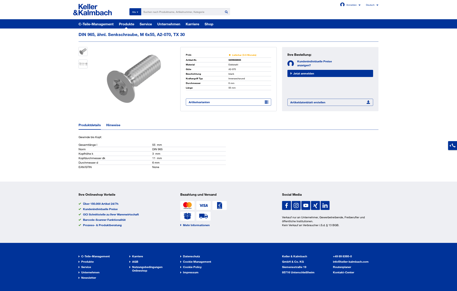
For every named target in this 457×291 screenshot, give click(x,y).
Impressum (191, 272)
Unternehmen (168, 24)
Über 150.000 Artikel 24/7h (100, 203)
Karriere (192, 24)
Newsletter (88, 277)
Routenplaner (342, 267)
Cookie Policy (192, 267)
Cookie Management (197, 261)
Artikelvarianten (199, 102)
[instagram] (296, 205)
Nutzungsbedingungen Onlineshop (147, 268)
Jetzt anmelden (303, 73)
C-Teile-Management (96, 24)
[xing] (316, 205)
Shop (209, 24)
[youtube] (306, 205)
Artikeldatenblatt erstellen (307, 102)
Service (146, 24)
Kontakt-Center (343, 272)
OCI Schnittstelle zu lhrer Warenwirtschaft (111, 214)
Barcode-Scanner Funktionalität (104, 219)
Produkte (126, 24)
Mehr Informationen (196, 225)
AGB (135, 261)
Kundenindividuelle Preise (100, 209)
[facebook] (287, 205)
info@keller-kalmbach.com (351, 261)
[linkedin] (325, 205)
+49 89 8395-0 (342, 256)
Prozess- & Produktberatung (102, 225)
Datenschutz (191, 256)
